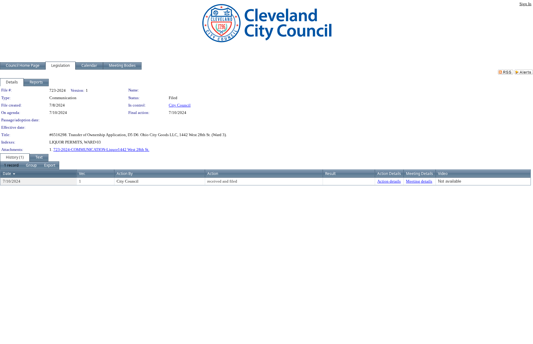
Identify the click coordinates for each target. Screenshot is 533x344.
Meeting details (419, 181)
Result (330, 173)
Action (212, 173)
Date (7, 173)
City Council (180, 105)
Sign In (525, 4)
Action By (125, 173)
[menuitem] (11, 165)
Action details (389, 181)
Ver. (82, 173)
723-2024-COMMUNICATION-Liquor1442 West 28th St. (101, 149)
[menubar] (29, 165)
